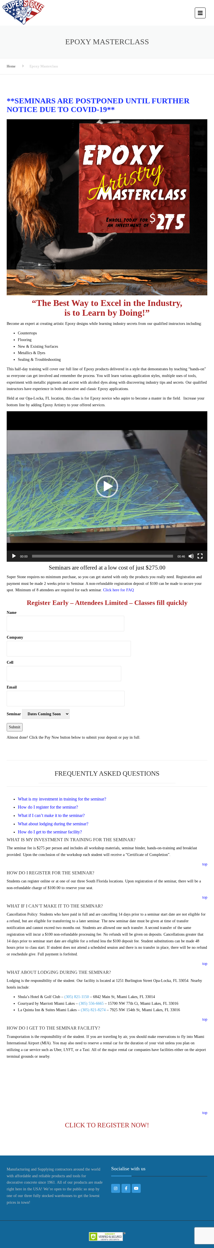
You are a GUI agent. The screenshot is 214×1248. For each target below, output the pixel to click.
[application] (107, 486)
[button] (107, 486)
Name (11, 612)
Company (15, 637)
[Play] (14, 556)
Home (11, 66)
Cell (10, 662)
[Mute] (191, 556)
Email (12, 687)
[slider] (102, 556)
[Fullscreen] (200, 556)
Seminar (14, 714)
